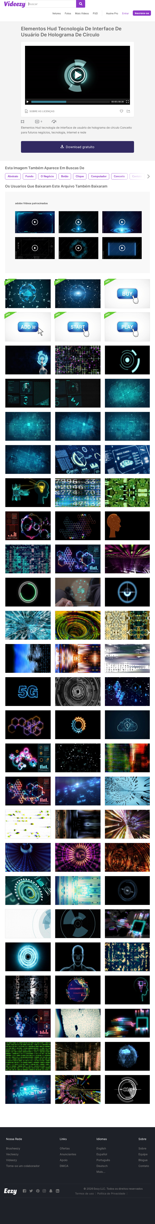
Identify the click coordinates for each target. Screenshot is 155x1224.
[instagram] (44, 1191)
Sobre (142, 1148)
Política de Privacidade (111, 1193)
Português (103, 1160)
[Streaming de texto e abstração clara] (28, 990)
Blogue (143, 1160)
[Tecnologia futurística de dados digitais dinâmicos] (28, 525)
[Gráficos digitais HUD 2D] (28, 393)
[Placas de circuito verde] (127, 492)
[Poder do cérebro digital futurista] (127, 525)
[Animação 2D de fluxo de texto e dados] (28, 559)
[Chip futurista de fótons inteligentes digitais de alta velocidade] (127, 923)
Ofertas (65, 1148)
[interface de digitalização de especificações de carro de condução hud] (127, 459)
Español (101, 1154)
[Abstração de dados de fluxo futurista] (78, 824)
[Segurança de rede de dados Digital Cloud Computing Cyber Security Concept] (28, 293)
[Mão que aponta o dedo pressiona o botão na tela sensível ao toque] (28, 360)
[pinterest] (37, 1191)
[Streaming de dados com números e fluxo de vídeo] (78, 492)
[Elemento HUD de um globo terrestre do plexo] (127, 1056)
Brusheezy (13, 1148)
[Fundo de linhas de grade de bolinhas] (28, 426)
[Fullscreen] (127, 101)
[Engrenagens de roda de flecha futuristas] (78, 724)
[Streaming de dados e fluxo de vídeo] (28, 658)
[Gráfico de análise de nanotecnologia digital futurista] (28, 791)
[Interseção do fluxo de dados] (78, 658)
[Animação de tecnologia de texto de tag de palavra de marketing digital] (28, 1089)
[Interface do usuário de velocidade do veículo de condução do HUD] (78, 459)
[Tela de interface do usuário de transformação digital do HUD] (28, 890)
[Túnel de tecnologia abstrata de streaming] (78, 857)
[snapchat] (51, 1191)
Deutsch (102, 1166)
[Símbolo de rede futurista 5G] (28, 691)
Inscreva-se (142, 13)
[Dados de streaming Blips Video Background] (28, 824)
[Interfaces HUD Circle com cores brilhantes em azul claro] (28, 956)
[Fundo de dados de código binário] (28, 1056)
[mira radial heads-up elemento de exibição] (127, 592)
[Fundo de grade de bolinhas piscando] (127, 393)
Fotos (68, 13)
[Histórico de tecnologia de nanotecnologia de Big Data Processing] (78, 525)
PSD (95, 13)
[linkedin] (57, 1191)
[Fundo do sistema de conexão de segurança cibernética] (28, 1023)
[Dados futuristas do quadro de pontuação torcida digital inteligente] (127, 1023)
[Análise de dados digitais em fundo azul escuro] (78, 791)
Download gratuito (80, 147)
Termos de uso (84, 1193)
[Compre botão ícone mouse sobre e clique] (127, 293)
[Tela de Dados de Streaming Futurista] (78, 890)
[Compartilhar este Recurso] (129, 111)
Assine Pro (112, 13)
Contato (143, 1166)
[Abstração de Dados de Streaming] (127, 824)
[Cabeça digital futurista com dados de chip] (127, 990)
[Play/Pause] (27, 101)
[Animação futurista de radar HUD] (78, 691)
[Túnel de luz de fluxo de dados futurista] (78, 625)
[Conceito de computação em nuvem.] (127, 724)
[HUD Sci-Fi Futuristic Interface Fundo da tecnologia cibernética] (28, 923)
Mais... (100, 1171)
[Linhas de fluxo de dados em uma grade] (78, 360)
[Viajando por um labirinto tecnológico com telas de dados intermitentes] (78, 1056)
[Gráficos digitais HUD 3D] (78, 393)
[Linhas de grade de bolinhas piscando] (28, 459)
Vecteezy (12, 1154)
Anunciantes (68, 1154)
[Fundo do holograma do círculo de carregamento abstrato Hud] (28, 592)
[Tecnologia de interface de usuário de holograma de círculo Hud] (127, 360)
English (101, 1148)
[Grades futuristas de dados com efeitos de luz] (127, 559)
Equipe (143, 1154)
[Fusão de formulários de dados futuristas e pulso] (127, 757)
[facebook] (24, 1191)
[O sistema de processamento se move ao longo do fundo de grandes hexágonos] (28, 724)
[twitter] (31, 1191)
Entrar (125, 13)
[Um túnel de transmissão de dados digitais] (78, 1089)
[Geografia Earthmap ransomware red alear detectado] (78, 990)
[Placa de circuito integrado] (127, 625)
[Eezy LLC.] (10, 1191)
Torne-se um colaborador (23, 1166)
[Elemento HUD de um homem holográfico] (78, 956)
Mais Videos (82, 13)
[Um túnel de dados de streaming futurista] (127, 791)
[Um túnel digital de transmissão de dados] (28, 625)
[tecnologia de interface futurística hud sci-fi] (78, 923)
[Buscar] (80, 4)
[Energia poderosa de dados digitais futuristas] (78, 559)
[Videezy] (14, 4)
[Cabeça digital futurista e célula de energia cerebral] (28, 492)
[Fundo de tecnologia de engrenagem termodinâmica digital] (28, 757)
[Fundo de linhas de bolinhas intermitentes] (127, 426)
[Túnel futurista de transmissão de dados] (28, 857)
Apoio (63, 1160)
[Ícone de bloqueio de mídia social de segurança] (78, 757)
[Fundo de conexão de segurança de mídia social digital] (127, 691)
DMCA (64, 1166)
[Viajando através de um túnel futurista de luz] (127, 857)
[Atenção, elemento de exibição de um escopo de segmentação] (127, 890)
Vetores (56, 13)
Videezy (11, 1160)
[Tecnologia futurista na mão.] (78, 592)
